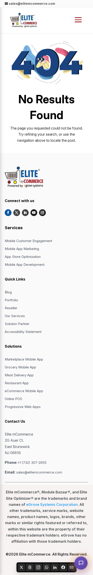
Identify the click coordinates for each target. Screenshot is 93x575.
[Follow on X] (16, 212)
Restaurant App (17, 383)
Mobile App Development (24, 264)
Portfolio (11, 300)
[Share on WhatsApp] (46, 567)
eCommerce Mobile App (24, 391)
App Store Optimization (23, 257)
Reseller (11, 308)
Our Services (15, 316)
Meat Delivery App (19, 375)
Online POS (13, 399)
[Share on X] (21, 567)
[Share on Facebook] (63, 567)
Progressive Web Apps (23, 407)
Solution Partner (17, 324)
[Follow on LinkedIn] (25, 212)
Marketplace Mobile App (24, 359)
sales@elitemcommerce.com (39, 472)
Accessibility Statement (23, 332)
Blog (8, 292)
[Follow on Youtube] (33, 212)
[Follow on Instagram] (42, 212)
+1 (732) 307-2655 (31, 462)
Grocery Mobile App (20, 367)
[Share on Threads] (30, 567)
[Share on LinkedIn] (55, 567)
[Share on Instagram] (38, 567)
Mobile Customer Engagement (28, 241)
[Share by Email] (71, 567)
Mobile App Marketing (22, 249)
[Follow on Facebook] (8, 212)
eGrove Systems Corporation (52, 504)
